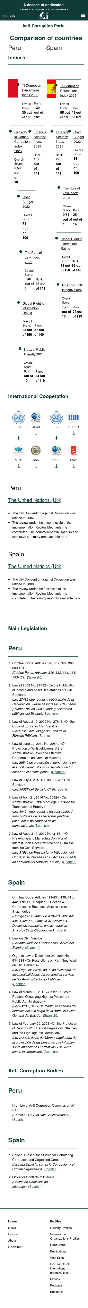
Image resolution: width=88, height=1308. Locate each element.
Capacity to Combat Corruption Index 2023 (22, 141)
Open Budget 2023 (28, 202)
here (64, 536)
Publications (58, 1251)
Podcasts (56, 1285)
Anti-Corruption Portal (44, 25)
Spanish (34, 677)
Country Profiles (61, 1227)
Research (14, 1234)
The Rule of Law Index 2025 (33, 257)
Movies (55, 1279)
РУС (5, 15)
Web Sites (57, 1257)
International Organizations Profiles (65, 1236)
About (12, 1240)
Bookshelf (56, 1291)
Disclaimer (15, 1246)
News (12, 1227)
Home (12, 1221)
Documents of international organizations (59, 1268)
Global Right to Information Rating (33, 308)
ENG (12, 16)
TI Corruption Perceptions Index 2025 (31, 90)
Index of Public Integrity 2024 (34, 351)
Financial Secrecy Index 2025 (40, 139)
